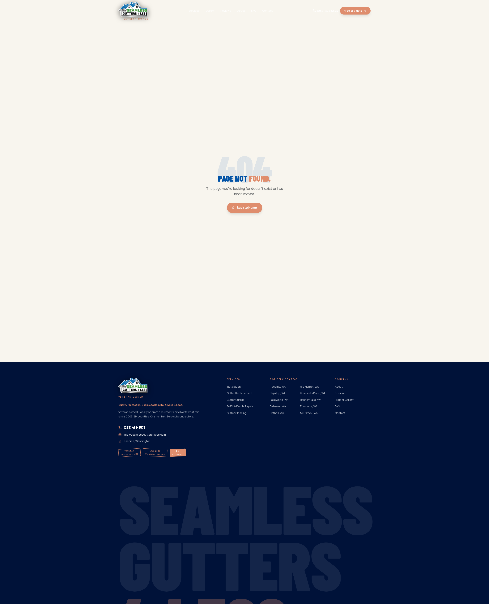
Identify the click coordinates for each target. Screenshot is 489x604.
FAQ (253, 10)
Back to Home (247, 207)
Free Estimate (353, 10)
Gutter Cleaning (236, 413)
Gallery (210, 10)
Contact (267, 10)
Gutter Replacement (240, 393)
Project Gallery (344, 400)
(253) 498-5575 (327, 11)
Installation (234, 386)
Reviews (225, 10)
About (241, 10)
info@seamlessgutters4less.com (145, 434)
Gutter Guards (235, 400)
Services (194, 10)
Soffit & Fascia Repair (240, 406)
